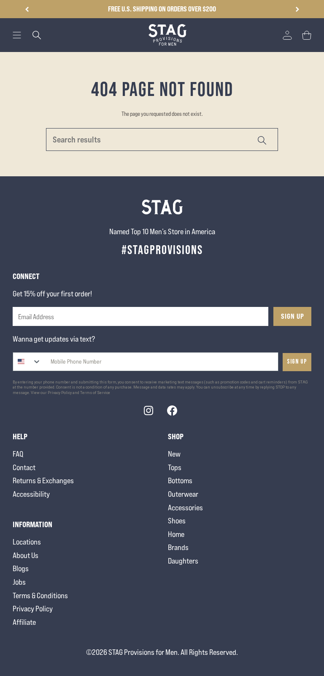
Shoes (177, 520)
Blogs (21, 568)
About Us (25, 555)
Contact (24, 467)
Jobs (19, 581)
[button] (297, 9)
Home (176, 534)
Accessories (185, 507)
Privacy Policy (33, 608)
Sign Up (292, 316)
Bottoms (180, 480)
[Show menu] (17, 35)
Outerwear (183, 494)
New (174, 453)
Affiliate (24, 622)
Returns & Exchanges (43, 480)
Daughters (183, 560)
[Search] (261, 140)
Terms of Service (95, 393)
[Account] (287, 35)
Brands (178, 547)
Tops (174, 467)
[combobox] (27, 362)
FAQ (18, 453)
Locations (27, 541)
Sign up (297, 362)
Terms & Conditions (40, 595)
